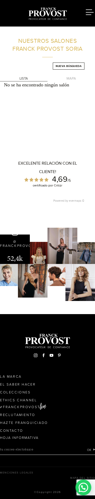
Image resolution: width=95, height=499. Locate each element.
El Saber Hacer (18, 384)
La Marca (11, 377)
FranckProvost (21, 407)
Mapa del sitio (82, 478)
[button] (83, 487)
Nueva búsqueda (69, 66)
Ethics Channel (18, 400)
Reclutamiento (17, 415)
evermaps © (76, 200)
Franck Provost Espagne (47, 12)
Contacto (11, 431)
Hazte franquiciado (24, 423)
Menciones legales (17, 472)
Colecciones (15, 392)
